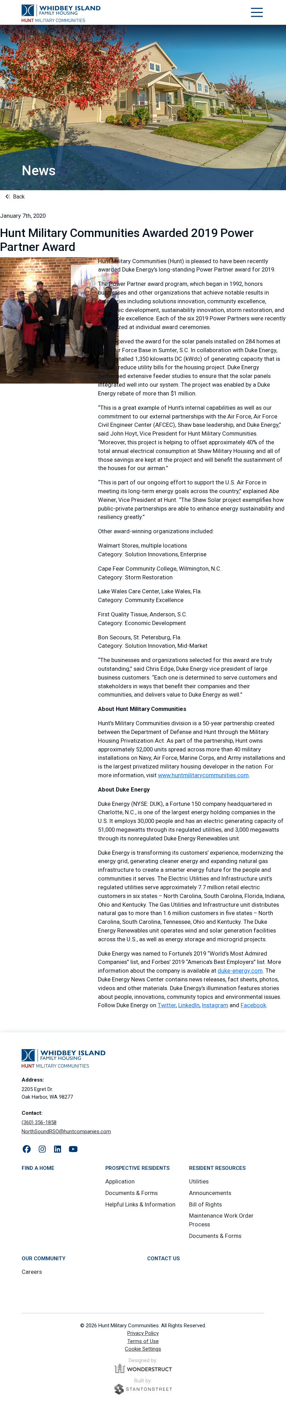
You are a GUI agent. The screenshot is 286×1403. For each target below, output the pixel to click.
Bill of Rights (205, 1204)
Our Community (43, 1258)
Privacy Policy (143, 1333)
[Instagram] (42, 1150)
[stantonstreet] (143, 1389)
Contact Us (163, 1258)
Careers (32, 1272)
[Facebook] (27, 1150)
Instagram (215, 1005)
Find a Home (38, 1168)
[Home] (61, 13)
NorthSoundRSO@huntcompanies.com (66, 1131)
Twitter (167, 1005)
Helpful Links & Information (140, 1204)
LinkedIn (189, 1005)
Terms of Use (143, 1341)
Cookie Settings (143, 1349)
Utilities (199, 1181)
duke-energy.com (240, 970)
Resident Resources (217, 1168)
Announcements (210, 1193)
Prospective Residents (137, 1168)
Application (120, 1181)
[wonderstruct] (143, 1368)
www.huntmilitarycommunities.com (203, 775)
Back (18, 196)
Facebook (253, 1005)
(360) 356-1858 (39, 1122)
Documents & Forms (131, 1193)
